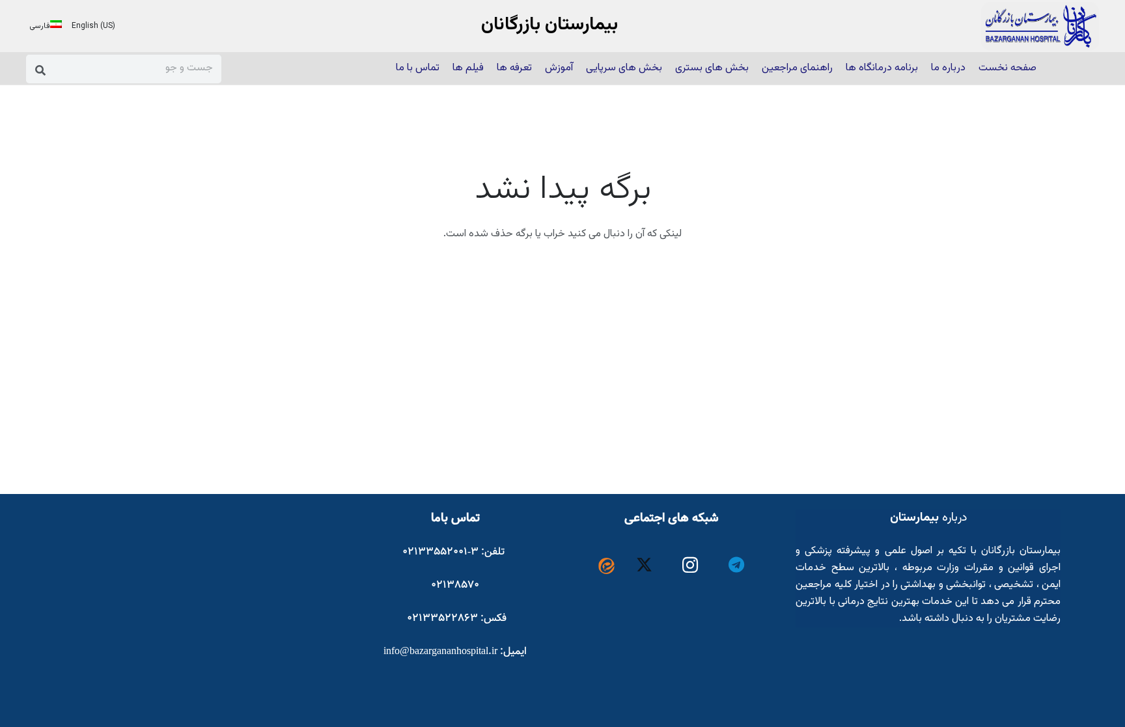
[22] (1040, 26)
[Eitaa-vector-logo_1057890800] (606, 566)
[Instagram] (690, 565)
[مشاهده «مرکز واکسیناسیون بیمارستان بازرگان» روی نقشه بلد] (231, 607)
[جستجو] (40, 70)
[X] (644, 565)
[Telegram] (736, 565)
